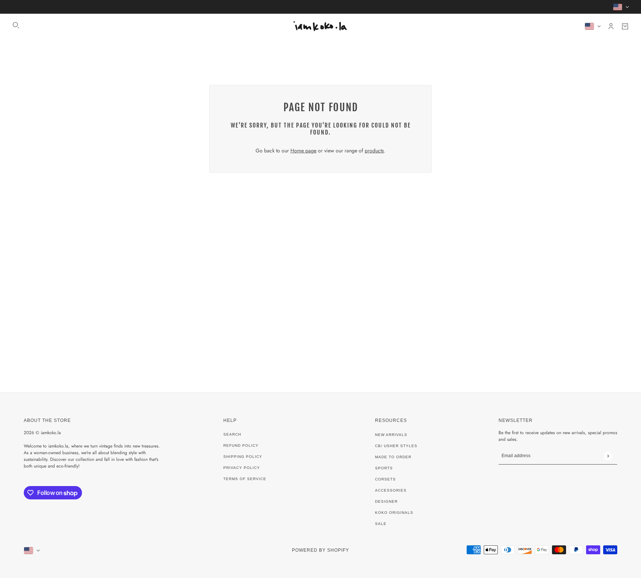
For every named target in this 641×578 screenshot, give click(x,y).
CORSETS (385, 479)
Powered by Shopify (320, 550)
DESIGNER (386, 501)
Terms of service (244, 479)
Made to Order (393, 457)
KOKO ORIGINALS (394, 513)
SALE (381, 524)
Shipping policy (242, 457)
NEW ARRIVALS (391, 435)
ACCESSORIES (391, 490)
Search (232, 434)
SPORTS (384, 468)
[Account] (611, 26)
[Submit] (608, 456)
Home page (303, 150)
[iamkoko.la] (320, 26)
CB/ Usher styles (396, 446)
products (374, 150)
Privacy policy (241, 468)
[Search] (16, 25)
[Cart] (625, 26)
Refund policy (241, 445)
